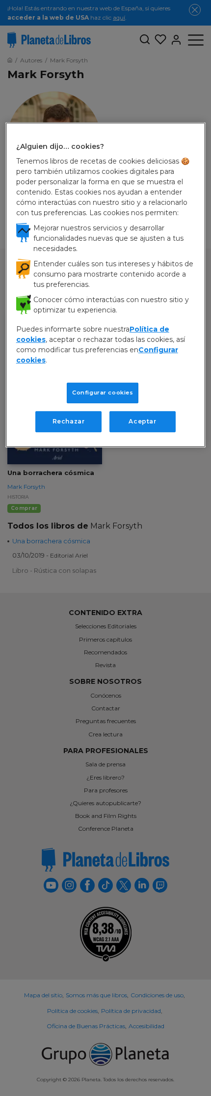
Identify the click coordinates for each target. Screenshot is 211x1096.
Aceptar (142, 421)
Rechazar (69, 421)
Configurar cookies (102, 392)
